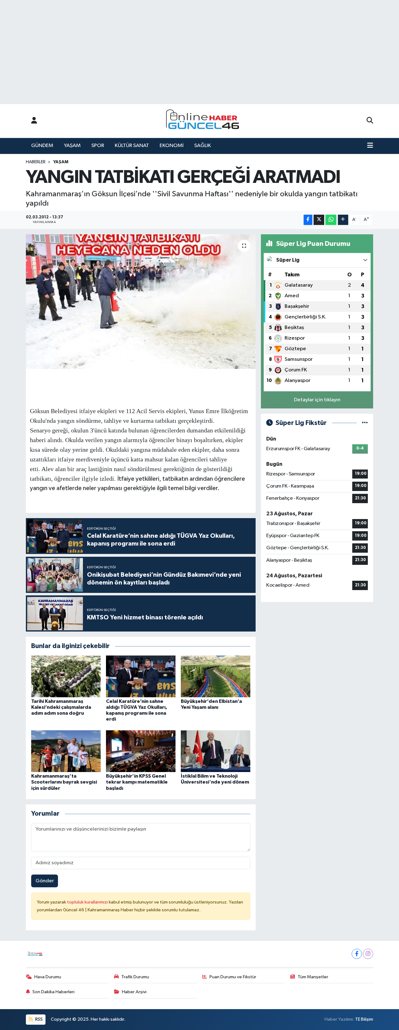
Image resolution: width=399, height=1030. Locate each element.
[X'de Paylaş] (319, 220)
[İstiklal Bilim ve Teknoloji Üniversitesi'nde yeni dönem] (215, 751)
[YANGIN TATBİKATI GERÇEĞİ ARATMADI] (141, 301)
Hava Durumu (47, 977)
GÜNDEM (42, 145)
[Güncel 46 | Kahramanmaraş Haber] (204, 121)
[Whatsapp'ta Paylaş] (330, 220)
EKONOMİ (172, 145)
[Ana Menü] (370, 146)
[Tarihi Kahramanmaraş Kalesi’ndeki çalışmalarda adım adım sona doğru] (66, 676)
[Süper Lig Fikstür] (365, 423)
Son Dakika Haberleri (53, 991)
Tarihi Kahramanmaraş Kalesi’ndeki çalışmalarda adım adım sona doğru (61, 707)
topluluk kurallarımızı (88, 902)
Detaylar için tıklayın (317, 400)
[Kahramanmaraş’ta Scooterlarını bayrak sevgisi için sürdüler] (66, 751)
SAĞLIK (202, 145)
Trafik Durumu (135, 977)
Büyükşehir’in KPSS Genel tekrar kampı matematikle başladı (137, 782)
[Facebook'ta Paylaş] (308, 220)
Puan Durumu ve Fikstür (232, 977)
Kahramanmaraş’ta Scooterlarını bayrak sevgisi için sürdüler (64, 782)
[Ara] (370, 121)
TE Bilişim (364, 1019)
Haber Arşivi (134, 991)
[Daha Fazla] (343, 220)
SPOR (97, 145)
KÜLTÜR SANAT (132, 145)
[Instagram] (368, 954)
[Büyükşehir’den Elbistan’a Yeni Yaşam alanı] (215, 676)
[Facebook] (357, 954)
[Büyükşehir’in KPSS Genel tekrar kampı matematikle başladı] (140, 751)
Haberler (36, 162)
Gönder (45, 881)
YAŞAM (72, 145)
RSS (38, 1019)
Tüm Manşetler (313, 977)
